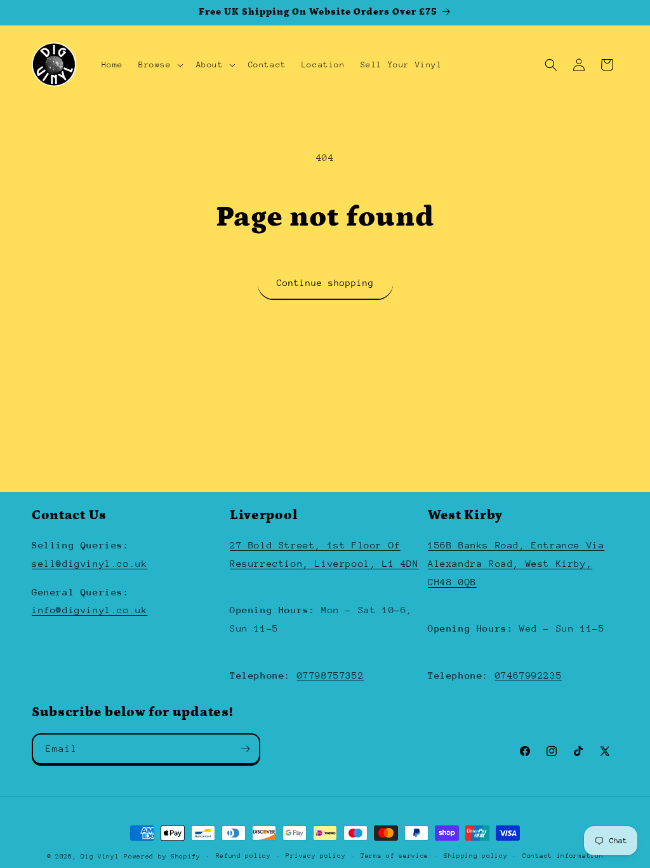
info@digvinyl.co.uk (89, 609)
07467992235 (528, 675)
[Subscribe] (245, 748)
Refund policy (243, 856)
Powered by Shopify (162, 856)
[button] (160, 64)
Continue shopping (325, 283)
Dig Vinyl (100, 856)
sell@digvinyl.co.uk (89, 563)
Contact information (562, 856)
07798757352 (330, 675)
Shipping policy (476, 856)
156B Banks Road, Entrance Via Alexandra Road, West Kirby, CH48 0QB (516, 563)
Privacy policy (315, 856)
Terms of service (394, 856)
